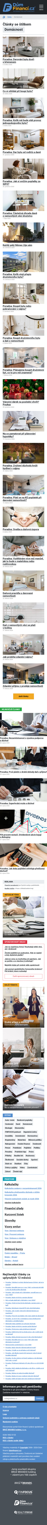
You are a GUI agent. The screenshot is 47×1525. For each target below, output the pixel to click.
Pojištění (27, 1148)
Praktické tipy (20, 1152)
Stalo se (8, 1164)
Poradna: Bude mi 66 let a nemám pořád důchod (21, 1326)
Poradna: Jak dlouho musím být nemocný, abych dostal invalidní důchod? (23, 1354)
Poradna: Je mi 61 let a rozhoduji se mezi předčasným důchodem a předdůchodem (23, 1320)
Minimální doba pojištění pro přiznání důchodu (20, 1324)
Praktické (9, 1179)
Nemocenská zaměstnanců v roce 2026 (18, 1345)
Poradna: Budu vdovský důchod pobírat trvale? (20, 1347)
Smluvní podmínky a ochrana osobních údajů (21, 1418)
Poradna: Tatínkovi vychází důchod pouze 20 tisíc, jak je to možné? (24, 1283)
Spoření (34, 1160)
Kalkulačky (12, 1184)
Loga (5, 1414)
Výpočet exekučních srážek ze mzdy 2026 (22, 1199)
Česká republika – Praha (15, 1253)
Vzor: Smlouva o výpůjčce (15, 1238)
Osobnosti (37, 1144)
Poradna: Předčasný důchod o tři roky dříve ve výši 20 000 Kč (24, 1364)
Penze (7, 1148)
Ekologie (8, 1128)
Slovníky (10, 1220)
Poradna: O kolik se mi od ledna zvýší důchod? (20, 1350)
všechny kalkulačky (13, 1203)
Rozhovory (30, 1156)
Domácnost (27, 1124)
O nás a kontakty (10, 1407)
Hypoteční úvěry (30, 1132)
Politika (37, 1148)
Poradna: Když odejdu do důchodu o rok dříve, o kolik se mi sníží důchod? (24, 1369)
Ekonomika (19, 1128)
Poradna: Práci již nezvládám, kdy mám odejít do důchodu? (24, 1316)
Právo (31, 1152)
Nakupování (10, 1144)
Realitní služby (9, 888)
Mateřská (22, 1140)
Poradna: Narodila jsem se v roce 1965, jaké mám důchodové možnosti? (21, 1341)
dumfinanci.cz (15, 1450)
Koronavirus (33, 1136)
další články (23, 696)
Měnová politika (35, 1140)
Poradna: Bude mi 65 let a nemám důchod (18, 1297)
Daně (18, 1124)
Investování (20, 1136)
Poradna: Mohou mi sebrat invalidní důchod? (19, 1373)
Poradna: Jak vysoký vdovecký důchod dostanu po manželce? (22, 1312)
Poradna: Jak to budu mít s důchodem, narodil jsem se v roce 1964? (23, 1294)
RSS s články (8, 1438)
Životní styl (17, 1171)
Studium (17, 1164)
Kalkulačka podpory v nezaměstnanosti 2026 (23, 1188)
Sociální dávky (22, 1160)
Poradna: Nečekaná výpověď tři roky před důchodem (22, 1308)
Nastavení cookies (10, 1422)
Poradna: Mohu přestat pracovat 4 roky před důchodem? (23, 1337)
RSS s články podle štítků (13, 1441)
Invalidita (9, 1136)
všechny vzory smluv (13, 1242)
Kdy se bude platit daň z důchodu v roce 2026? (20, 1300)
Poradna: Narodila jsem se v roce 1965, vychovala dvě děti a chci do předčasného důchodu (24, 1289)
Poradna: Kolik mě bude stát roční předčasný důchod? (23, 1379)
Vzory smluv (13, 1226)
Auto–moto (9, 1120)
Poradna (8, 1152)
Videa (22, 1168)
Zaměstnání (32, 1168)
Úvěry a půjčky (11, 1168)
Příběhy (8, 1156)
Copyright (24, 1448)
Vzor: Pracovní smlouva (14, 1234)
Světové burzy (14, 1249)
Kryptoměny (10, 1140)
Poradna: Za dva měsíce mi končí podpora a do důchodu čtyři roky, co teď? (23, 1359)
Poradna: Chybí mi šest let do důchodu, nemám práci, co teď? (23, 1304)
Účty (26, 1164)
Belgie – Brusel (11, 1257)
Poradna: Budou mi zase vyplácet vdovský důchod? (22, 1376)
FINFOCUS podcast (13, 1132)
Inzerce (6, 1410)
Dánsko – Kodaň (11, 1261)
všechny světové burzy (14, 1264)
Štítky (9, 17)
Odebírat (39, 1398)
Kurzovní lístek (14, 1214)
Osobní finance (24, 1144)
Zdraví (7, 1171)
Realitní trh (18, 1156)
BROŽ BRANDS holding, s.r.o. (15, 1430)
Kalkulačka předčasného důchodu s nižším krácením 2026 (22, 1193)
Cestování (9, 1124)
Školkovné (9, 1160)
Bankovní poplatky (24, 1120)
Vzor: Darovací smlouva (14, 1231)
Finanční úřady (14, 1208)
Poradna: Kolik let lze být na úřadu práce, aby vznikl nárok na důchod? (24, 1333)
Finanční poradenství (11, 885)
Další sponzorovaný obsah (23, 976)
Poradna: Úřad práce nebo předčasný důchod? (20, 1329)
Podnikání (17, 1148)
